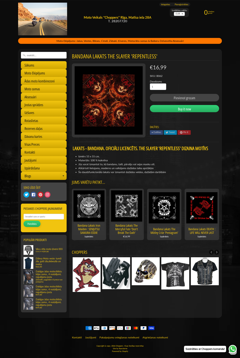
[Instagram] (47, 195)
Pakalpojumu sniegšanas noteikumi (119, 337)
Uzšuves (29, 112)
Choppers (119, 346)
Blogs (45, 176)
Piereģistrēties (181, 4)
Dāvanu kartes (33, 136)
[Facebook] (33, 195)
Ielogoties (165, 4)
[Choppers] (42, 19)
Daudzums (156, 81)
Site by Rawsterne (120, 348)
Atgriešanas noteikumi (155, 337)
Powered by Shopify (120, 351)
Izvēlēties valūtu (179, 10)
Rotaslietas (31, 120)
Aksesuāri (30, 96)
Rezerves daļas (33, 128)
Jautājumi (30, 160)
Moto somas (32, 88)
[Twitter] (26, 195)
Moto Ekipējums (34, 72)
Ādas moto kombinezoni (39, 81)
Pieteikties (32, 224)
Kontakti (29, 152)
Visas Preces (32, 144)
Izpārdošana (32, 168)
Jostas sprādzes (33, 104)
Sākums (29, 65)
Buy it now (184, 108)
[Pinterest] (40, 195)
